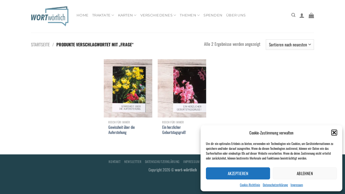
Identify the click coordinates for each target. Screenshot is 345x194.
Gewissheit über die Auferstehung (121, 130)
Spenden (212, 15)
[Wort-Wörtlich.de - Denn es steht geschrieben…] (49, 16)
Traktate (101, 15)
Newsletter (132, 161)
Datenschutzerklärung (275, 184)
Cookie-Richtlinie (250, 184)
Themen (188, 15)
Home (82, 15)
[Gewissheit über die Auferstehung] (128, 88)
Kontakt (114, 161)
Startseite (40, 44)
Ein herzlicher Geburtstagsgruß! (174, 130)
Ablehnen (305, 173)
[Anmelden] (302, 15)
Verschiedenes (156, 15)
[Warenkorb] (311, 15)
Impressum (297, 184)
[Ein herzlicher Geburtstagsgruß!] (182, 88)
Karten (125, 15)
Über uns (236, 15)
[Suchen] (293, 15)
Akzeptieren (238, 173)
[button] (334, 132)
